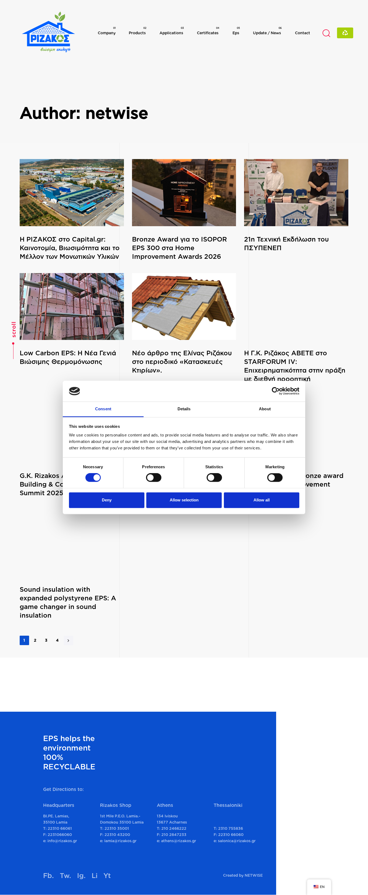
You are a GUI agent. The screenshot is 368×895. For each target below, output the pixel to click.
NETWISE (254, 875)
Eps (236, 31)
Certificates (208, 31)
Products (137, 31)
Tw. (65, 875)
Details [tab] (184, 409)
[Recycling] (345, 32)
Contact (302, 33)
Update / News (267, 31)
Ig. (81, 875)
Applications (171, 31)
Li (95, 875)
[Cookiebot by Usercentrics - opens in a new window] (275, 391)
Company (107, 31)
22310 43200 (117, 834)
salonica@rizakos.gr (237, 841)
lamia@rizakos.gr (120, 841)
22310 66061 (60, 828)
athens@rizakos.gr (178, 841)
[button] (326, 33)
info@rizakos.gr (62, 841)
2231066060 (60, 834)
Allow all (262, 500)
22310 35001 (117, 828)
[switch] (153, 477)
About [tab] (265, 409)
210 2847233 (173, 834)
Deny (107, 500)
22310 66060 (231, 834)
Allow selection (184, 500)
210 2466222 (173, 828)
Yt (107, 875)
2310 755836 (230, 828)
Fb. (48, 875)
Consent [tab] (103, 409)
